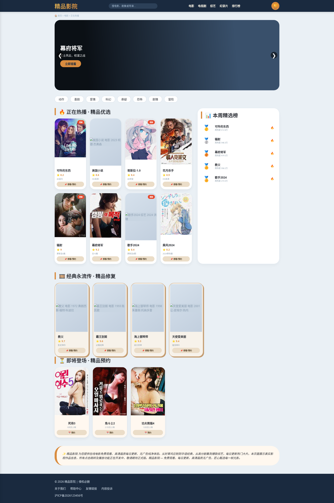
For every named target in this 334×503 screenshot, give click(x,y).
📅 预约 (71, 432)
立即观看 (70, 64)
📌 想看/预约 (70, 184)
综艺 (213, 6)
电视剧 (202, 6)
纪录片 (224, 6)
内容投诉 (107, 488)
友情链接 (91, 488)
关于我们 (60, 488)
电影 (191, 6)
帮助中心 (75, 488)
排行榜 (236, 6)
